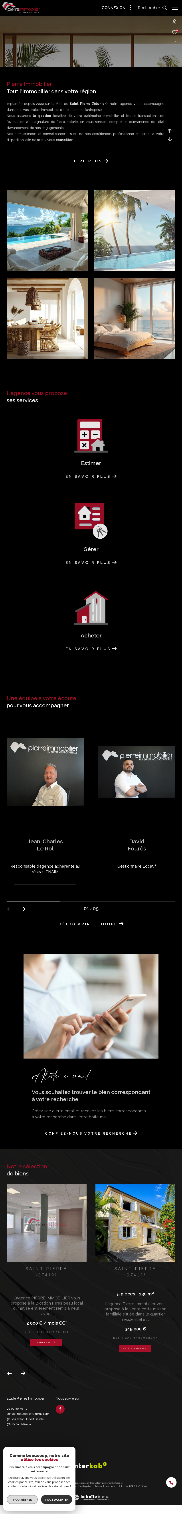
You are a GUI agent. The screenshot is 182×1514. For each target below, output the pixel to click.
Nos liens (110, 1486)
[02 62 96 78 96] (173, 1482)
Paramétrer (22, 1499)
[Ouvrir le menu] (175, 8)
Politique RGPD (127, 1486)
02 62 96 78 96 (17, 1408)
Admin (99, 1486)
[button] (23, 909)
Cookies (142, 1486)
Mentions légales (82, 1486)
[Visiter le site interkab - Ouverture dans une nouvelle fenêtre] (89, 1465)
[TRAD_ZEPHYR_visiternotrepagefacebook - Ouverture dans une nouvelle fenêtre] (60, 1409)
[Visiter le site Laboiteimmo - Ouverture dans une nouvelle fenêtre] (91, 1494)
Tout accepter (56, 1499)
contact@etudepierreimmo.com (28, 1413)
